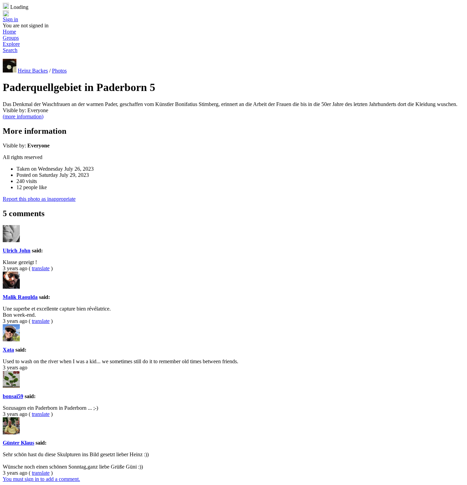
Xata (8, 350)
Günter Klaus (18, 443)
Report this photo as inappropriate (39, 199)
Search (10, 50)
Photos (59, 71)
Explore (11, 44)
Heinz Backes (33, 71)
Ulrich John (16, 250)
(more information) (23, 116)
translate (41, 268)
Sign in (10, 19)
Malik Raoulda (20, 297)
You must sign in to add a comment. (41, 479)
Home (9, 32)
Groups (11, 38)
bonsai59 (13, 396)
